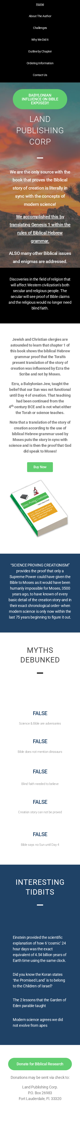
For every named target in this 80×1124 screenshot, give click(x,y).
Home (40, 4)
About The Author (40, 16)
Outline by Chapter (40, 51)
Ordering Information (40, 63)
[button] (40, 99)
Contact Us (40, 75)
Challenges (40, 28)
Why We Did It (40, 39)
